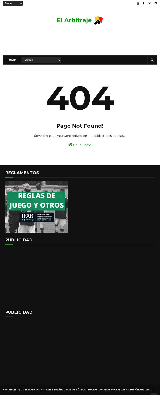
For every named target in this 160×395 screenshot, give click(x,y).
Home (11, 60)
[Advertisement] (80, 42)
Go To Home (82, 145)
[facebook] (143, 3)
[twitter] (149, 3)
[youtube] (137, 3)
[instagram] (155, 3)
